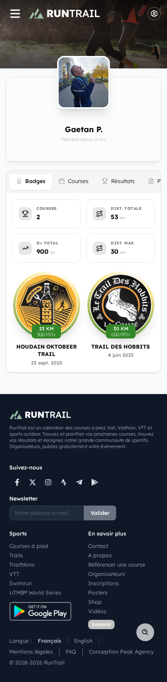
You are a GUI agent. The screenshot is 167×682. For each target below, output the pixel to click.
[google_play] (95, 482)
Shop (95, 601)
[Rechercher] (145, 632)
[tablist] (83, 182)
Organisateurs (106, 573)
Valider (100, 512)
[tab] (30, 182)
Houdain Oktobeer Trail (46, 350)
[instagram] (48, 482)
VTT (14, 573)
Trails (16, 555)
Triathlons (22, 564)
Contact (98, 545)
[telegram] (79, 482)
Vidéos (97, 611)
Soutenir (101, 624)
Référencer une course (116, 564)
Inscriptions (103, 583)
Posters (98, 592)
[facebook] (17, 482)
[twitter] (32, 482)
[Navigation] (15, 13)
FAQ (71, 651)
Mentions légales (31, 651)
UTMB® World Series (35, 592)
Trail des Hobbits (120, 346)
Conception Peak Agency (121, 651)
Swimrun (20, 583)
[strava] (63, 482)
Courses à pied (28, 545)
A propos (100, 555)
